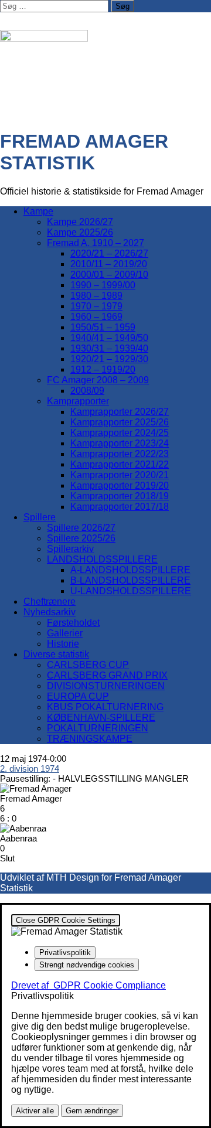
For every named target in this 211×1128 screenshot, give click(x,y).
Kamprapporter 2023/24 (119, 443)
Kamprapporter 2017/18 (119, 507)
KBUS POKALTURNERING (105, 707)
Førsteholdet (73, 623)
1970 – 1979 (96, 306)
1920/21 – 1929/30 (109, 359)
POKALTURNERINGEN (97, 728)
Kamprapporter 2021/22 (119, 464)
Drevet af (88, 985)
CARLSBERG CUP (88, 665)
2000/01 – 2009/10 (109, 275)
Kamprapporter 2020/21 (119, 475)
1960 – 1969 (96, 317)
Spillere (39, 517)
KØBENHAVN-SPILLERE (101, 718)
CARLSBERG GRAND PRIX (107, 675)
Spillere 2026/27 (81, 528)
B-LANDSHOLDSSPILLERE (130, 580)
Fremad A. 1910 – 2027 (95, 243)
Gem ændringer (92, 1110)
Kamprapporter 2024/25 (119, 433)
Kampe (38, 211)
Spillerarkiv (70, 549)
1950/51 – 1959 (102, 327)
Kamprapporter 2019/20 (119, 485)
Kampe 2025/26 (80, 232)
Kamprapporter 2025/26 (119, 422)
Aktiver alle (35, 1110)
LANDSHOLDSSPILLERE (102, 559)
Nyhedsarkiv (49, 612)
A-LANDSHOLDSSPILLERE (130, 570)
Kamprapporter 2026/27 (119, 412)
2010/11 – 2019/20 (108, 264)
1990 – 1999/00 (102, 285)
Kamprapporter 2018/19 (119, 496)
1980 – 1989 (96, 296)
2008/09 (87, 391)
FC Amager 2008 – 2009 (98, 380)
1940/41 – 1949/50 (109, 338)
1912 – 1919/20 (102, 369)
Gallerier (65, 633)
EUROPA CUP (78, 696)
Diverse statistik (56, 654)
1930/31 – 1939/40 (109, 348)
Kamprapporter (78, 401)
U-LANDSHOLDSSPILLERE (130, 591)
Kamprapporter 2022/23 (119, 454)
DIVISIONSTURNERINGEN (106, 686)
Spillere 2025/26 (81, 538)
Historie (63, 644)
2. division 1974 (29, 768)
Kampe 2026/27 (80, 222)
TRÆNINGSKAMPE (89, 739)
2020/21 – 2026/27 (109, 253)
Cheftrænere (49, 601)
